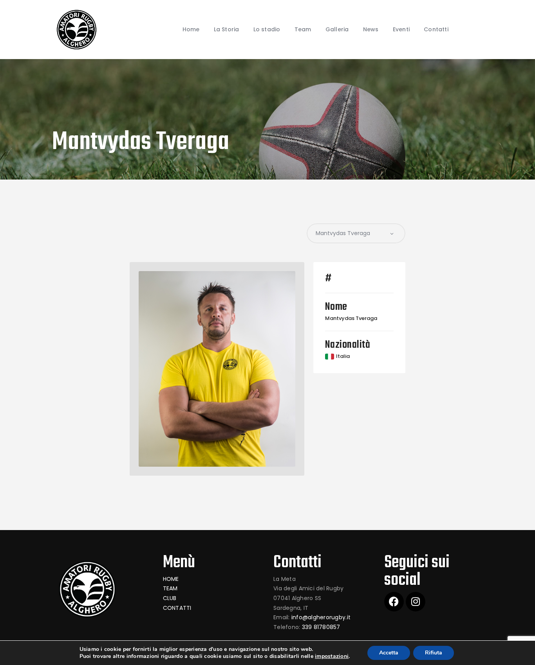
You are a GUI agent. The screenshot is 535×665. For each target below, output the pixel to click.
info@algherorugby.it (321, 617)
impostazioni (332, 656)
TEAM (170, 588)
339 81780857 (321, 627)
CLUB (170, 598)
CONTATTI (177, 608)
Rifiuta (433, 652)
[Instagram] (415, 601)
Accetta (388, 652)
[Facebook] (394, 601)
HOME (171, 579)
